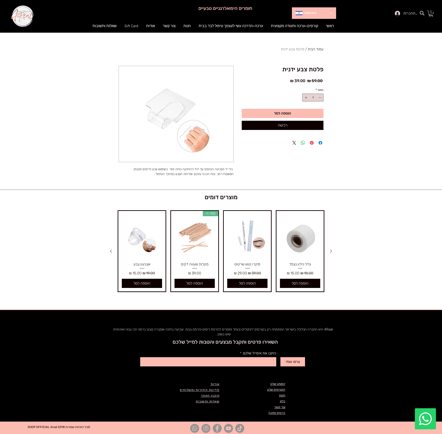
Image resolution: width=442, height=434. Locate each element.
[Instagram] (205, 428)
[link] (431, 13)
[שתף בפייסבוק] (320, 143)
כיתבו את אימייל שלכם (259, 353)
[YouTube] (228, 428)
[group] (221, 251)
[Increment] (305, 97)
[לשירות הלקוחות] (425, 418)
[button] (187, 26)
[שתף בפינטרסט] (311, 143)
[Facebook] (217, 428)
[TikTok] (239, 428)
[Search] (422, 13)
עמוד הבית (315, 49)
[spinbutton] (313, 97)
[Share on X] (294, 143)
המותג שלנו (277, 384)
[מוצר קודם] (331, 251)
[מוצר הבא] (111, 251)
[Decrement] (320, 97)
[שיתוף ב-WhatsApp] (303, 143)
